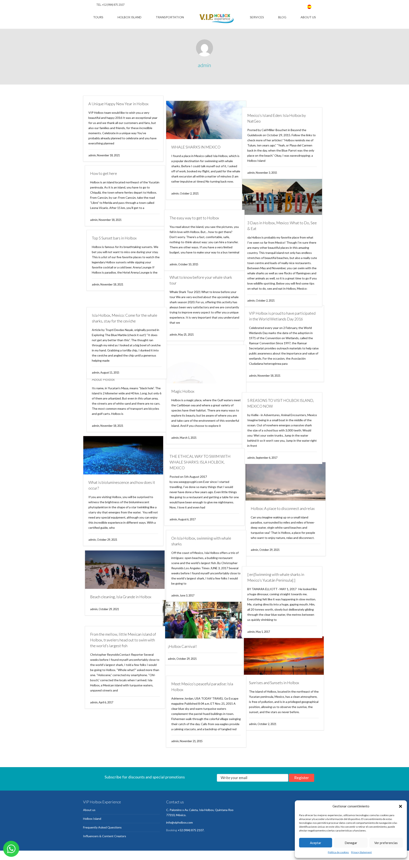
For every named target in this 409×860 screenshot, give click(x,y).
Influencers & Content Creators (104, 833)
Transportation (170, 17)
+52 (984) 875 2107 (113, 4)
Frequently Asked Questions (102, 824)
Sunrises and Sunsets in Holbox (276, 689)
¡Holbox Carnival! (184, 653)
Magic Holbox (181, 389)
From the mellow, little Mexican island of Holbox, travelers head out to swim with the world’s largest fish (121, 641)
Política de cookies (338, 852)
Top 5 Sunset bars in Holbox (110, 241)
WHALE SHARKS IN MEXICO (194, 142)
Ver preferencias (386, 843)
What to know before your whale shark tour (201, 277)
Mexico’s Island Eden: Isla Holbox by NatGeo (280, 106)
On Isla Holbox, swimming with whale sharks (199, 541)
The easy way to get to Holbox (194, 208)
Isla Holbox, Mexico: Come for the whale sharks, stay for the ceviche (121, 310)
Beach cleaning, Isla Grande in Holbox (119, 603)
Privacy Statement (361, 852)
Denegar (351, 843)
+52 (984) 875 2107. (191, 827)
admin (204, 65)
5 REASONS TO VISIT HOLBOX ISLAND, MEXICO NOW (284, 401)
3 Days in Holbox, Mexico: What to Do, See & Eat (285, 222)
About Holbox (99, 383)
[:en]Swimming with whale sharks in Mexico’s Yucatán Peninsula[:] (279, 577)
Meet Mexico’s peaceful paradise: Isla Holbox (200, 688)
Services (257, 17)
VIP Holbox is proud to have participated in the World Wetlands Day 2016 (284, 319)
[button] (400, 806)
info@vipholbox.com (179, 819)
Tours (98, 17)
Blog (282, 17)
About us (308, 17)
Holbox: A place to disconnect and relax (283, 513)
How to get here (101, 175)
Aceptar (315, 843)
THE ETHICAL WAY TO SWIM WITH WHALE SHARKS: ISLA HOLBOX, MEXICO (200, 461)
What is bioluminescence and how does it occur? (121, 491)
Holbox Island (129, 17)
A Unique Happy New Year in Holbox (118, 103)
